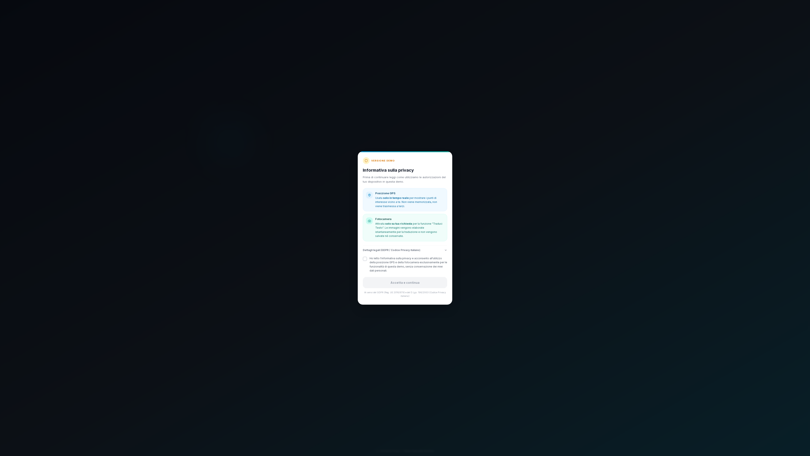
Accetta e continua (405, 282)
